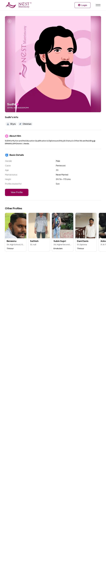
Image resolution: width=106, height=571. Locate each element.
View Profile (16, 192)
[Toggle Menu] (98, 5)
